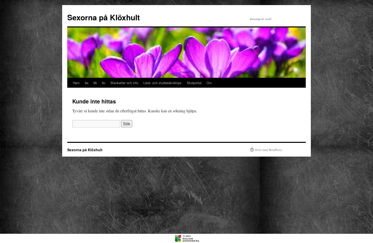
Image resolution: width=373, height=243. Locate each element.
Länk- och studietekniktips (162, 82)
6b (95, 82)
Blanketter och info (124, 82)
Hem (76, 82)
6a (86, 82)
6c (104, 82)
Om (209, 82)
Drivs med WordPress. (269, 150)
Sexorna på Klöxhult (103, 17)
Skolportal (194, 82)
